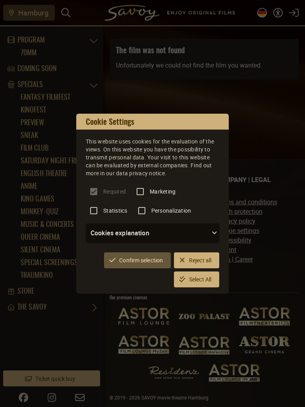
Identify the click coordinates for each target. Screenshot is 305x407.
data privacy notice (140, 173)
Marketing (163, 191)
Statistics (115, 210)
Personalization (171, 210)
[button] (152, 232)
